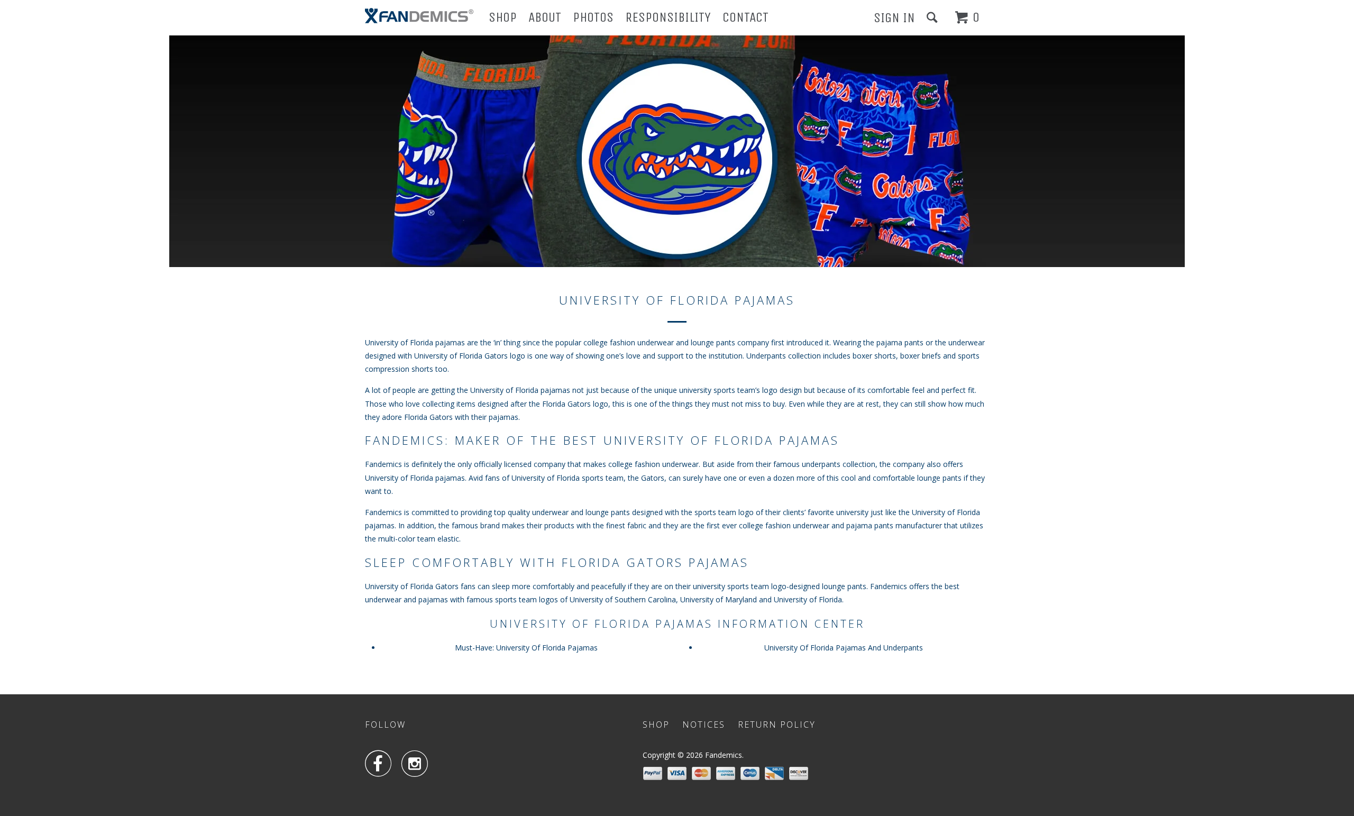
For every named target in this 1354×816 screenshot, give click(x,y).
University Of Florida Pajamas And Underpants (843, 648)
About (544, 17)
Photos (593, 17)
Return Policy (777, 724)
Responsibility (668, 17)
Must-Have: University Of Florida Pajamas (526, 648)
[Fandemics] (419, 16)
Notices (703, 724)
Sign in (894, 18)
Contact (745, 17)
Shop (503, 17)
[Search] (934, 17)
